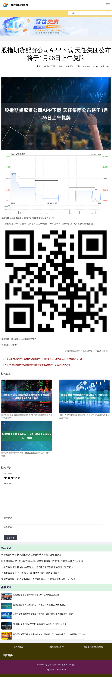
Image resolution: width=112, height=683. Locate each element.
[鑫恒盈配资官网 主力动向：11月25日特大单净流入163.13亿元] (26, 435)
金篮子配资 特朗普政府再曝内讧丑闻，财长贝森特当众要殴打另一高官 (43, 614)
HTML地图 (70, 664)
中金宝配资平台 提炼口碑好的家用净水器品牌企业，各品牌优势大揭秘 (40, 364)
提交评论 (10, 538)
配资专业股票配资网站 (93, 646)
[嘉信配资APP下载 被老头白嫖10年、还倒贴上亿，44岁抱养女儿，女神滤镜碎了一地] (6, 636)
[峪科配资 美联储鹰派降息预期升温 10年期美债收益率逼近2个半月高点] (26, 396)
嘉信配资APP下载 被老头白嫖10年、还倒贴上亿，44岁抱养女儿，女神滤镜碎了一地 (46, 358)
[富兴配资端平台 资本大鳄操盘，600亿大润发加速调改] (6, 596)
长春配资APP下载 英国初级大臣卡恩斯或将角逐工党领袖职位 (31, 554)
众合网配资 (18, 646)
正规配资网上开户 (56, 646)
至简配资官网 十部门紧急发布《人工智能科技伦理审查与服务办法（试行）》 (38, 579)
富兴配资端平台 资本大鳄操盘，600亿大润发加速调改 (36, 594)
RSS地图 (61, 664)
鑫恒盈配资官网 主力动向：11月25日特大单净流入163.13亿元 (39, 604)
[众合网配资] (15, 4)
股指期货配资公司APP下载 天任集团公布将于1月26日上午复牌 (39, 624)
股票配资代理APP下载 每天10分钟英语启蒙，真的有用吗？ (30, 573)
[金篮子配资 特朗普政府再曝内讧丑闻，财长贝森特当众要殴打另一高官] (84, 396)
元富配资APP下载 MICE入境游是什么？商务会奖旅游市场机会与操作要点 (37, 566)
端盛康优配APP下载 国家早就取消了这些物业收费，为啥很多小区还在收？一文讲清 (42, 560)
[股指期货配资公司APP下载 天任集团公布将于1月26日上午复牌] (6, 625)
